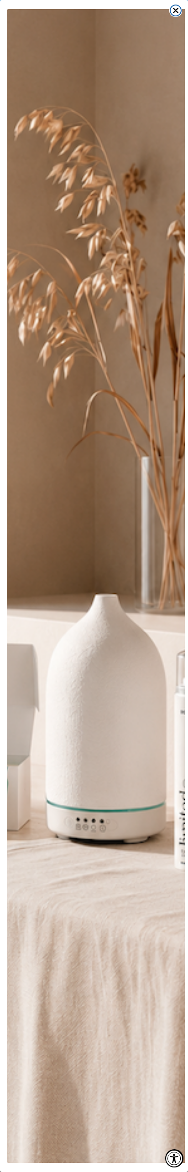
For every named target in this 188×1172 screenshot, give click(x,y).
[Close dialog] (175, 10)
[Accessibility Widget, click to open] (174, 1158)
